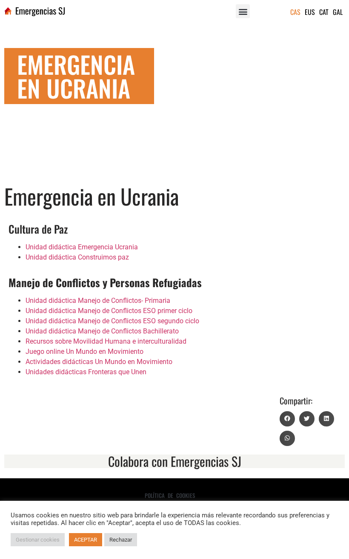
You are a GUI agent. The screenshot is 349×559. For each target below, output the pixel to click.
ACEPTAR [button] (85, 539)
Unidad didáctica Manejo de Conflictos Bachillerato (102, 331)
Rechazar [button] (120, 539)
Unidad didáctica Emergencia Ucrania (82, 247)
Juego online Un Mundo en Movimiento (84, 351)
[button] (243, 11)
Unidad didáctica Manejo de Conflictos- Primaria (98, 300)
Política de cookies (170, 495)
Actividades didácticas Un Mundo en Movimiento (99, 362)
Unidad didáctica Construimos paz (77, 257)
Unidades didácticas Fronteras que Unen (86, 372)
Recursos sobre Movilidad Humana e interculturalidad (106, 341)
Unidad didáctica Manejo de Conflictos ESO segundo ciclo (112, 321)
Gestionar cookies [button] (38, 539)
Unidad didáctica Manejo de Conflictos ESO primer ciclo (109, 311)
